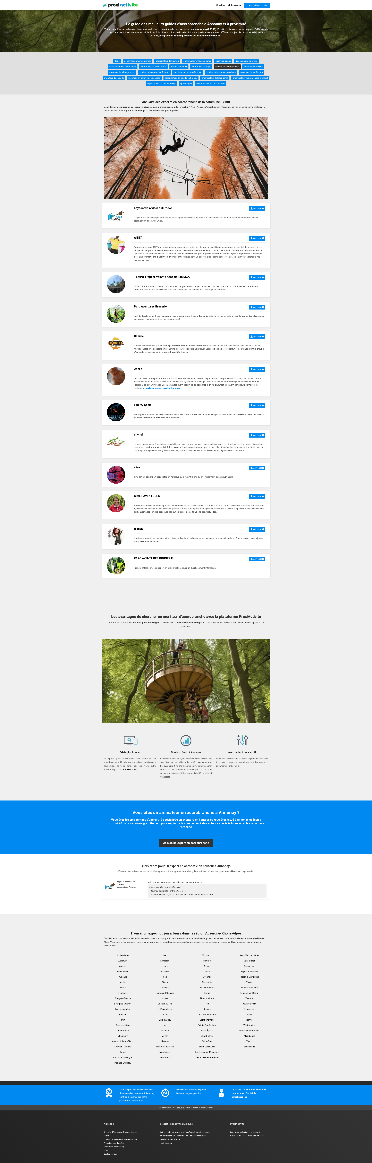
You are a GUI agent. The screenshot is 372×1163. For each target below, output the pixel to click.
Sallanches (249, 966)
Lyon (165, 1025)
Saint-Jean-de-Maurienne (207, 1052)
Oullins (207, 971)
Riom (207, 1004)
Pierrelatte (207, 982)
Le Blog (221, 5)
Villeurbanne (249, 1036)
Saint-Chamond (207, 1020)
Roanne (207, 1009)
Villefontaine (249, 1025)
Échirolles (164, 961)
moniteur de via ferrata (251, 72)
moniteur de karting (253, 66)
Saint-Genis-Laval (207, 1047)
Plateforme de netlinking (114, 1147)
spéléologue (186, 83)
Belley (123, 987)
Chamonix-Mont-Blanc (122, 1041)
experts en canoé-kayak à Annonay (161, 388)
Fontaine (165, 971)
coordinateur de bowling (167, 61)
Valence (249, 998)
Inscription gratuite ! (258, 5)
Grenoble (165, 987)
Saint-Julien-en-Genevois (207, 1057)
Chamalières (123, 1030)
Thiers (249, 982)
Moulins (207, 961)
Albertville (122, 961)
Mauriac (165, 1030)
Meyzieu (165, 1041)
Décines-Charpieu (123, 1063)
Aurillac (122, 982)
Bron (123, 1020)
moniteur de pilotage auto (121, 72)
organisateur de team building (161, 83)
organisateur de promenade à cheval (250, 78)
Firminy (165, 966)
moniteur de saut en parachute (221, 72)
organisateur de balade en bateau (181, 78)
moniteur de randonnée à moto (154, 72)
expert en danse (223, 61)
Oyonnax (207, 977)
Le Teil (165, 1014)
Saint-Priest (249, 961)
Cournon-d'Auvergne (122, 1057)
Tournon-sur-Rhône (249, 993)
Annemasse (122, 971)
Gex (165, 977)
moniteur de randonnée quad (187, 72)
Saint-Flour (207, 1041)
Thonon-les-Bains (249, 987)
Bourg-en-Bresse (123, 998)
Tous (117, 61)
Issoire (165, 998)
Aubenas (123, 977)
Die (164, 955)
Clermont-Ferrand (123, 1047)
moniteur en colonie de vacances (144, 78)
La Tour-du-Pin (165, 1004)
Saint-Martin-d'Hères (249, 955)
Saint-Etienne (207, 1036)
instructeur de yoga (201, 66)
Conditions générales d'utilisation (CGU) (120, 1139)
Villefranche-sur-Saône (249, 1030)
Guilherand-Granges (165, 993)
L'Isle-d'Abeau (165, 1020)
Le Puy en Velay (165, 1009)
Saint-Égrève (207, 1030)
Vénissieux (249, 1009)
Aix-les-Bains (123, 955)
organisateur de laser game (215, 78)
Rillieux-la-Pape (207, 998)
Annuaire (107, 1132)
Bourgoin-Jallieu (122, 1009)
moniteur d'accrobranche (227, 66)
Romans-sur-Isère (207, 1014)
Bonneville (123, 993)
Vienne (249, 1020)
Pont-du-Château (207, 987)
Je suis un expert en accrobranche (186, 843)
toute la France (129, 769)
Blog (106, 1150)
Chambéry (123, 1036)
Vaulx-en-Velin (249, 1004)
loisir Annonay (166, 1143)
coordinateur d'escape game (197, 61)
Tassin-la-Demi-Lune (249, 977)
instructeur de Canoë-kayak (122, 66)
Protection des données (114, 1143)
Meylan (165, 1036)
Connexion (235, 5)
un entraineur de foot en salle (210, 83)
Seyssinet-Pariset (249, 971)
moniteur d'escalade (114, 78)
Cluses (123, 1052)
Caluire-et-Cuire (123, 1025)
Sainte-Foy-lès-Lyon (207, 1025)
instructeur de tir (179, 66)
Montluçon (207, 955)
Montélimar (165, 1057)
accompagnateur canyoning (137, 61)
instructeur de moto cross (153, 66)
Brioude (122, 1014)
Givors (165, 982)
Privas (207, 993)
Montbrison (165, 1052)
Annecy (122, 966)
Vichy (249, 1014)
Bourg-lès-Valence (123, 1004)
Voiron (249, 1041)
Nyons (207, 966)
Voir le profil (258, 208)
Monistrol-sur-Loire (165, 1047)
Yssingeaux (249, 1047)
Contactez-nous (110, 1154)
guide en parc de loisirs (246, 61)
